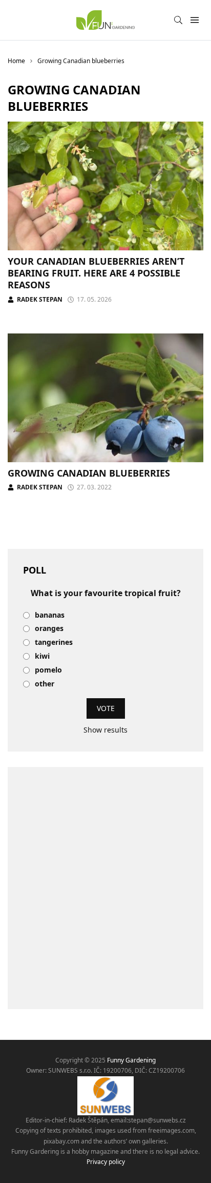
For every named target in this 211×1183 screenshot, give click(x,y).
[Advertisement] (105, 888)
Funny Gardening (131, 1060)
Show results (105, 730)
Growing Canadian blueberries (89, 473)
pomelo (48, 670)
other (44, 684)
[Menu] (194, 20)
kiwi (42, 656)
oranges (49, 628)
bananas (50, 615)
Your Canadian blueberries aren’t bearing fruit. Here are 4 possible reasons (96, 273)
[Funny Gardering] (105, 20)
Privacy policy (106, 1161)
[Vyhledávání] (178, 20)
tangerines (54, 642)
